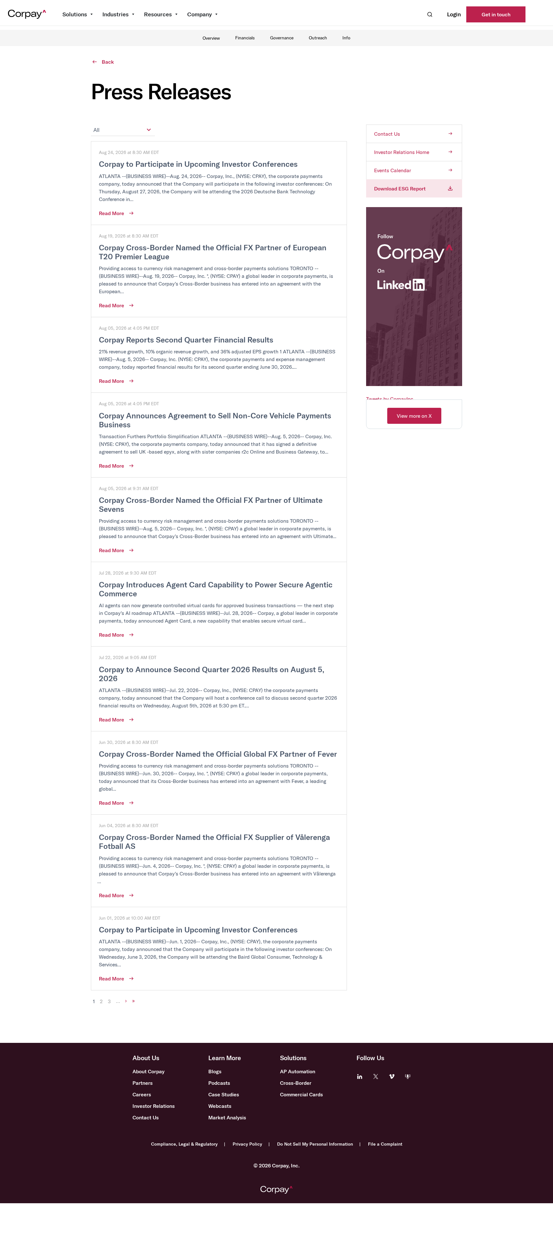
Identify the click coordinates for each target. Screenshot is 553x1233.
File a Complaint (385, 1144)
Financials (245, 38)
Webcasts (219, 1106)
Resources (158, 14)
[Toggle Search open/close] (430, 14)
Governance (281, 38)
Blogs (214, 1071)
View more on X (414, 416)
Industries (115, 14)
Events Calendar (392, 170)
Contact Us (387, 134)
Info (346, 38)
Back (108, 62)
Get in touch (496, 14)
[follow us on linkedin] (414, 383)
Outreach (318, 38)
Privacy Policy (247, 1144)
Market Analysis (227, 1117)
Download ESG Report (400, 188)
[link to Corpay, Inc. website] (27, 14)
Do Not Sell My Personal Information (315, 1144)
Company (199, 14)
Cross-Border (295, 1083)
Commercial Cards (301, 1094)
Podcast (408, 1076)
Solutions (74, 14)
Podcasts (219, 1083)
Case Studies (223, 1094)
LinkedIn (360, 1076)
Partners (142, 1083)
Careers (141, 1094)
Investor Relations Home (401, 152)
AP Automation (297, 1071)
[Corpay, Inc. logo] (276, 1189)
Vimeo (392, 1076)
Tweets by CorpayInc (389, 399)
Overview (211, 38)
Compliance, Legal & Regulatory (184, 1144)
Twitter (376, 1076)
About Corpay (148, 1071)
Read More (111, 213)
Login (454, 14)
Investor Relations (153, 1106)
